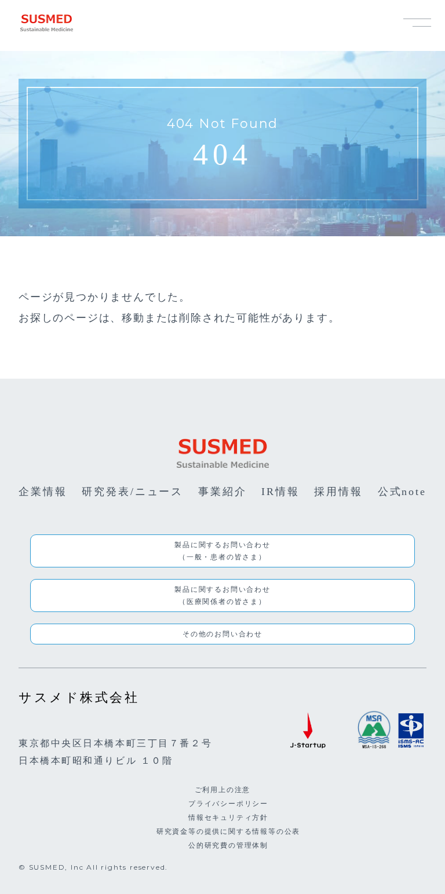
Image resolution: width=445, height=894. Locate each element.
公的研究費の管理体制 (228, 845)
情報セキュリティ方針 (228, 817)
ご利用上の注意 (223, 789)
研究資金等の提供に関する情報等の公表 (228, 831)
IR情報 (280, 491)
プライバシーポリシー (228, 803)
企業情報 (43, 491)
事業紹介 (222, 491)
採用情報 (338, 491)
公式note (402, 491)
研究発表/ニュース (132, 491)
